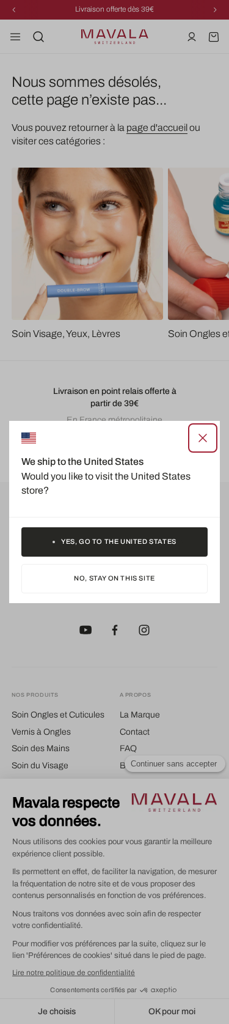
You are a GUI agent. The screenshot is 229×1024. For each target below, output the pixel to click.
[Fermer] (203, 438)
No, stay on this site (114, 578)
